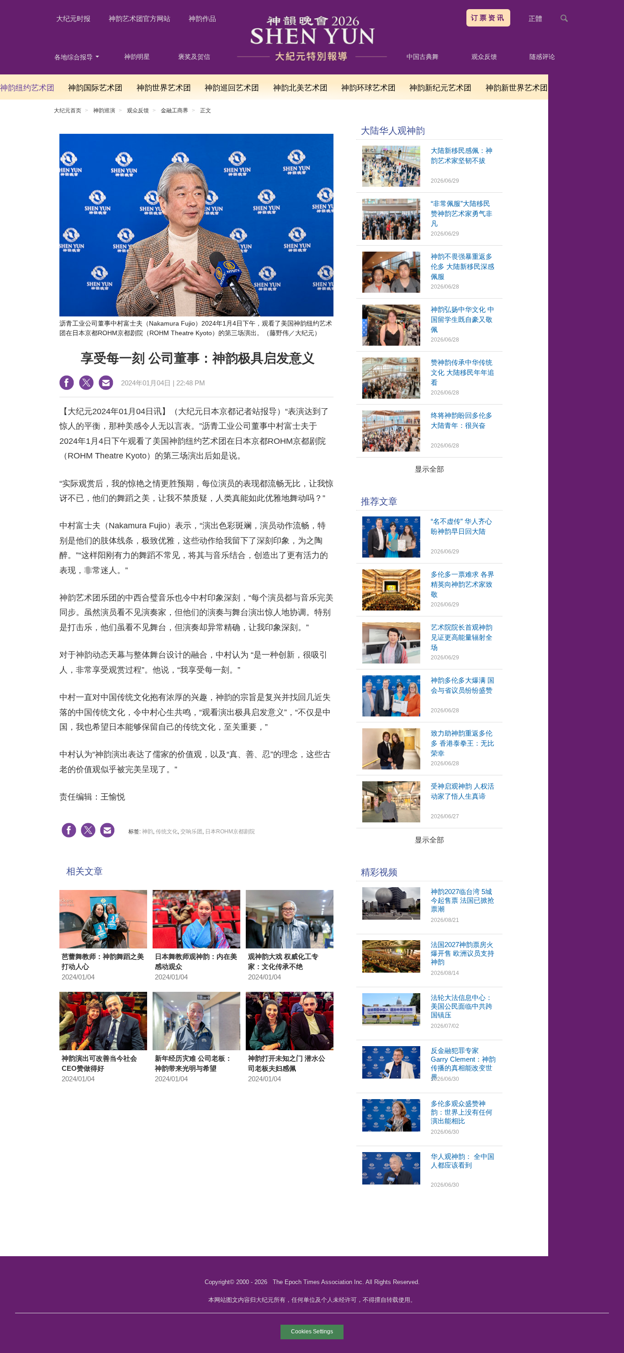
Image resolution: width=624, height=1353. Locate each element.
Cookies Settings (312, 1331)
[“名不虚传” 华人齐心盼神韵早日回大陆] (391, 555)
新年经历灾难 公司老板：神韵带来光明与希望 (193, 1063)
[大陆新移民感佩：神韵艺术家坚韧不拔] (391, 184)
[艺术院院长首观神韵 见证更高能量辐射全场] (391, 661)
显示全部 (429, 469)
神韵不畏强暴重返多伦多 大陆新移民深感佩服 (462, 266)
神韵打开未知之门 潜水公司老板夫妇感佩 (286, 1063)
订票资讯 (488, 17)
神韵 (147, 831)
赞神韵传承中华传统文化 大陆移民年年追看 (462, 372)
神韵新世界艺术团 (517, 88)
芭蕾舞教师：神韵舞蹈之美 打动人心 (103, 962)
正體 (535, 18)
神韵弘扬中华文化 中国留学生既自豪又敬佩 (462, 319)
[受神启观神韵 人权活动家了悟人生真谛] (391, 820)
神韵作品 (202, 18)
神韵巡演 (104, 110)
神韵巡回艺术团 (232, 88)
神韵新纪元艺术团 (440, 88)
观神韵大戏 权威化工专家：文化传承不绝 (283, 962)
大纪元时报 (73, 18)
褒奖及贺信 (194, 56)
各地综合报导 (74, 57)
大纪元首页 (67, 110)
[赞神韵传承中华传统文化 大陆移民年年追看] (391, 396)
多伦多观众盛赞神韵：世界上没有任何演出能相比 (461, 1112)
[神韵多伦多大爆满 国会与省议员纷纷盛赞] (391, 714)
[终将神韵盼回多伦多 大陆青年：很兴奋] (391, 449)
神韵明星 (137, 56)
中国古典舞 (423, 56)
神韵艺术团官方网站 (139, 18)
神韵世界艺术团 (164, 88)
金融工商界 (174, 110)
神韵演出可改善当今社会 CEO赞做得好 (99, 1063)
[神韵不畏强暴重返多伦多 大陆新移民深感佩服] (391, 290)
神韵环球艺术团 (368, 88)
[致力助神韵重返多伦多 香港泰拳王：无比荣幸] (391, 767)
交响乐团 (191, 831)
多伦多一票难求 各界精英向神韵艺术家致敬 (462, 584)
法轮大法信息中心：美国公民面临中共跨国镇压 (461, 1006)
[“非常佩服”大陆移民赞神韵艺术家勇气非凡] (391, 237)
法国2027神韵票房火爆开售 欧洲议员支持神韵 (462, 953)
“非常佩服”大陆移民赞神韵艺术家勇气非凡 (461, 213)
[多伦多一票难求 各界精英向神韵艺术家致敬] (391, 608)
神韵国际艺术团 (95, 88)
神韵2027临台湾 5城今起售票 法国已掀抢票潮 (462, 900)
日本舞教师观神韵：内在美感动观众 (196, 962)
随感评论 (542, 56)
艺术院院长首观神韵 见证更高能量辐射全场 (461, 637)
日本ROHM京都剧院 (230, 831)
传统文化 (167, 831)
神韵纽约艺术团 (27, 88)
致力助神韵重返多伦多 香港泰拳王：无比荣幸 (462, 743)
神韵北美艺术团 (300, 88)
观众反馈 (484, 56)
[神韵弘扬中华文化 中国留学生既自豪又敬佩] (391, 343)
